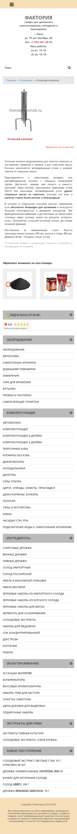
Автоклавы (11, 356)
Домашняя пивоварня (19, 369)
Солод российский (17, 574)
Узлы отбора (12, 481)
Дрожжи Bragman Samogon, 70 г (26, 791)
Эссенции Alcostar (17, 673)
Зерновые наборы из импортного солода (33, 593)
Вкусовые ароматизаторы (22, 686)
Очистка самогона (17, 699)
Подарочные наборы (18, 712)
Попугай (9, 501)
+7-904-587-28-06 (41, 42)
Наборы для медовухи (19, 626)
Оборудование (13, 349)
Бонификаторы (14, 679)
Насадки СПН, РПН (15, 520)
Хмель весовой (14, 587)
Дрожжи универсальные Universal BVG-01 (33, 771)
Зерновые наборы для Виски (23, 606)
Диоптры (9, 475)
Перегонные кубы (15, 448)
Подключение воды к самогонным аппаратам (37, 527)
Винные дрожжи (15, 554)
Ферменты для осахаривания (24, 613)
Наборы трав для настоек (21, 693)
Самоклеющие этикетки (21, 401)
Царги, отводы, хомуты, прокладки (29, 488)
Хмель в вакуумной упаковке (24, 580)
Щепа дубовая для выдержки (24, 706)
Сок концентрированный (21, 632)
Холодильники (14, 468)
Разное (8, 652)
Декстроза (10, 639)
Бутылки (9, 388)
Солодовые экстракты (19, 619)
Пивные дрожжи (15, 561)
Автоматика (12, 422)
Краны (7, 514)
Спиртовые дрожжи (17, 548)
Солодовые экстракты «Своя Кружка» (30, 740)
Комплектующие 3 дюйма (22, 442)
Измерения (11, 375)
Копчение (10, 646)
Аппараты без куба (16, 455)
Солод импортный (17, 567)
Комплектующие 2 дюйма (22, 435)
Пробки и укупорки (17, 395)
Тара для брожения (17, 382)
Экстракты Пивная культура (23, 733)
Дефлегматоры (13, 462)
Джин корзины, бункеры (20, 494)
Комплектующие (15, 429)
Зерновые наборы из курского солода (31, 600)
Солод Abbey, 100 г (16, 784)
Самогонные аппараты (19, 362)
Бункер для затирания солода (25, 778)
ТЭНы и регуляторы (16, 507)
